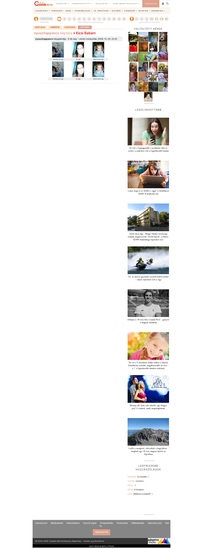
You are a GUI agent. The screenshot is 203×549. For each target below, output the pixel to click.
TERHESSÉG (57, 11)
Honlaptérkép (106, 523)
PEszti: (132, 485)
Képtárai (85, 27)
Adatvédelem (73, 523)
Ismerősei (55, 27)
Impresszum (41, 523)
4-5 (151, 19)
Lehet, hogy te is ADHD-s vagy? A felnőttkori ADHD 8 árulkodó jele (148, 192)
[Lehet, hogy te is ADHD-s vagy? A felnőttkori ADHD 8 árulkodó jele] (148, 174)
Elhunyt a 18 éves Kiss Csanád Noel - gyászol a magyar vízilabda (148, 321)
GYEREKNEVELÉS (82, 11)
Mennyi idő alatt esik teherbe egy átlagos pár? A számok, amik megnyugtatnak (148, 407)
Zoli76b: (136, 481)
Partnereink (122, 523)
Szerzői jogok (90, 523)
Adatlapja (40, 27)
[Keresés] (167, 2)
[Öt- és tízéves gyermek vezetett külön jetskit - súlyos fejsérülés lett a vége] (148, 260)
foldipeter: (138, 476)
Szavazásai (69, 27)
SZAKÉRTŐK (61, 4)
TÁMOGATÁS (150, 4)
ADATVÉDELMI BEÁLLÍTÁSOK (101, 546)
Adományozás (155, 523)
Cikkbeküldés (137, 523)
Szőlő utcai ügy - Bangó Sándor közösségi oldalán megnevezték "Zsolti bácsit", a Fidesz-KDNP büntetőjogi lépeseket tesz (148, 237)
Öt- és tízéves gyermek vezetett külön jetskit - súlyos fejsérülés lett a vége (148, 278)
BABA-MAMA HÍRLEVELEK (125, 4)
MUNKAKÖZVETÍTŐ (81, 4)
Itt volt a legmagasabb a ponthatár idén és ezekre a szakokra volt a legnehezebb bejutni (148, 149)
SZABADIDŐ (129, 11)
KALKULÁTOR (102, 4)
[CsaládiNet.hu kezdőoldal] (44, 3)
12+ (166, 19)
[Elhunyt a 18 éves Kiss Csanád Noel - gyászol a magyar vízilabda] (148, 303)
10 (114, 19)
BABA (68, 11)
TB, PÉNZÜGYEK (101, 11)
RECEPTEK (143, 11)
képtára (53, 33)
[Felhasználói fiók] (163, 2)
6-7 (156, 19)
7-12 (161, 19)
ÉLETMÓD (116, 11)
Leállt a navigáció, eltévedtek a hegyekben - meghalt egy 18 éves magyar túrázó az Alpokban (148, 451)
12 (124, 19)
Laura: (140, 494)
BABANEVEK (157, 11)
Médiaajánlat (57, 523)
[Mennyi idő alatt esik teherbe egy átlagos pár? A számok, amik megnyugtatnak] (148, 389)
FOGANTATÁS (41, 11)
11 (119, 19)
